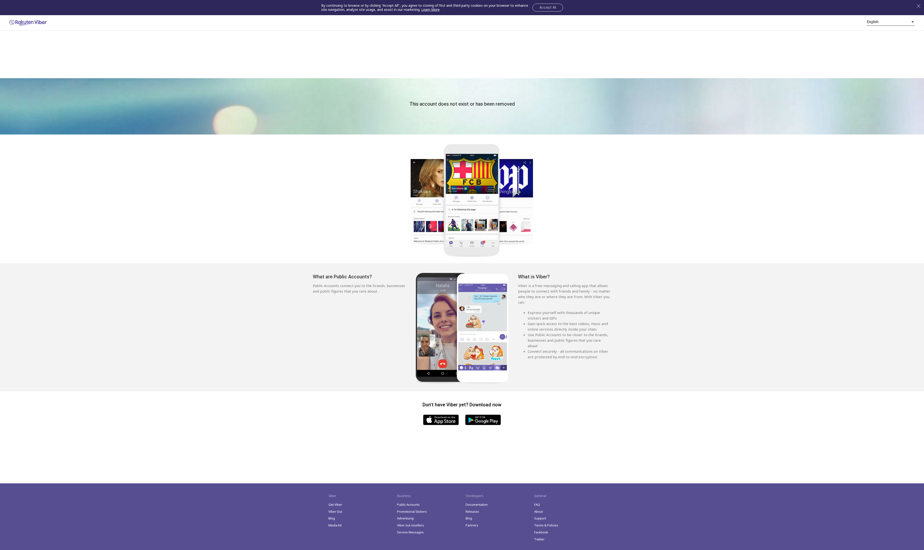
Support (540, 518)
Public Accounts (408, 504)
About (538, 511)
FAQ (537, 504)
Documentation (477, 504)
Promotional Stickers (412, 511)
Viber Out (335, 511)
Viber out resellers (410, 525)
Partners (472, 525)
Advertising (405, 518)
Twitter (539, 539)
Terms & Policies (546, 525)
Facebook (541, 532)
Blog (331, 518)
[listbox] (891, 22)
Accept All (547, 7)
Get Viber (335, 504)
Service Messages (410, 532)
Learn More (430, 9)
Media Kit (335, 525)
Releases (472, 511)
